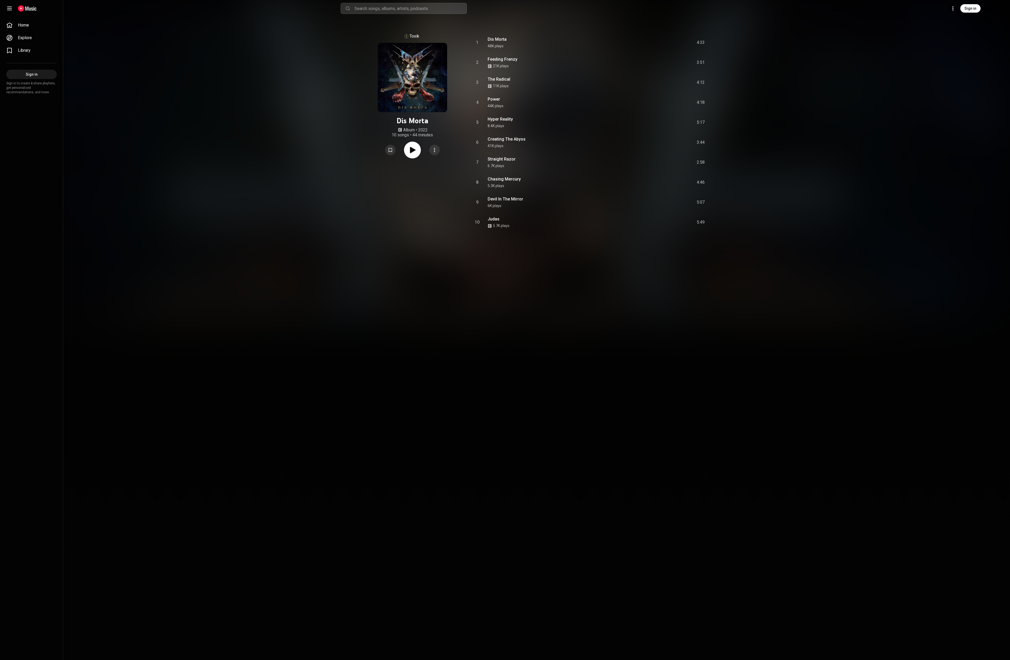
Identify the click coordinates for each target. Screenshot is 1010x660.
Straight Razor (502, 159)
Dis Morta (497, 39)
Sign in (970, 8)
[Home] (27, 8)
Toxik (414, 36)
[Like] (661, 42)
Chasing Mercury (504, 179)
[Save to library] (390, 150)
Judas (493, 218)
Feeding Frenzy (502, 59)
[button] (390, 150)
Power (494, 99)
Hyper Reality (500, 119)
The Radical (499, 79)
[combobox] (411, 8)
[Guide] (9, 8)
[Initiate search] (348, 8)
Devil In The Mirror (505, 199)
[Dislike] (671, 42)
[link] (31, 25)
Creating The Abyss (507, 139)
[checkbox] (701, 42)
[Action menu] (434, 150)
